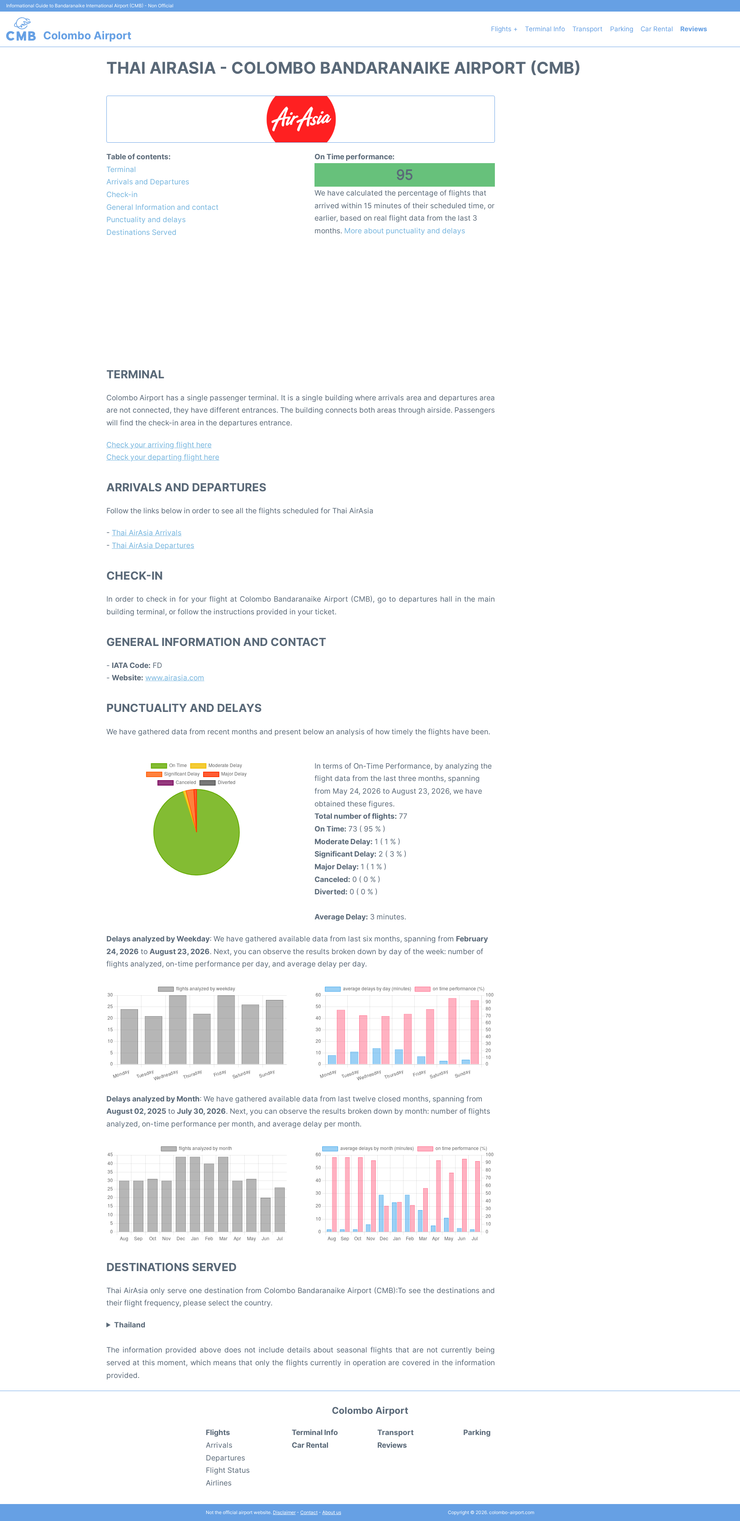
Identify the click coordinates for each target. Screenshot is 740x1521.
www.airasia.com (174, 677)
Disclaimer (284, 1512)
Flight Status (228, 1470)
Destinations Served (141, 232)
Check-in (122, 194)
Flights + (504, 29)
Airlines (219, 1482)
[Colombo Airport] (21, 28)
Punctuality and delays (146, 219)
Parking (621, 29)
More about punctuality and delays (404, 230)
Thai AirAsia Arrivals (147, 532)
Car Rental (657, 29)
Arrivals (219, 1445)
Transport (587, 29)
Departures (225, 1457)
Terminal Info (545, 29)
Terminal (121, 169)
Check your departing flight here (162, 457)
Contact (309, 1512)
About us (331, 1512)
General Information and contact (162, 207)
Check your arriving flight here (159, 444)
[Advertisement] (300, 302)
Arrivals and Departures (147, 181)
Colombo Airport (87, 35)
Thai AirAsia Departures (153, 545)
